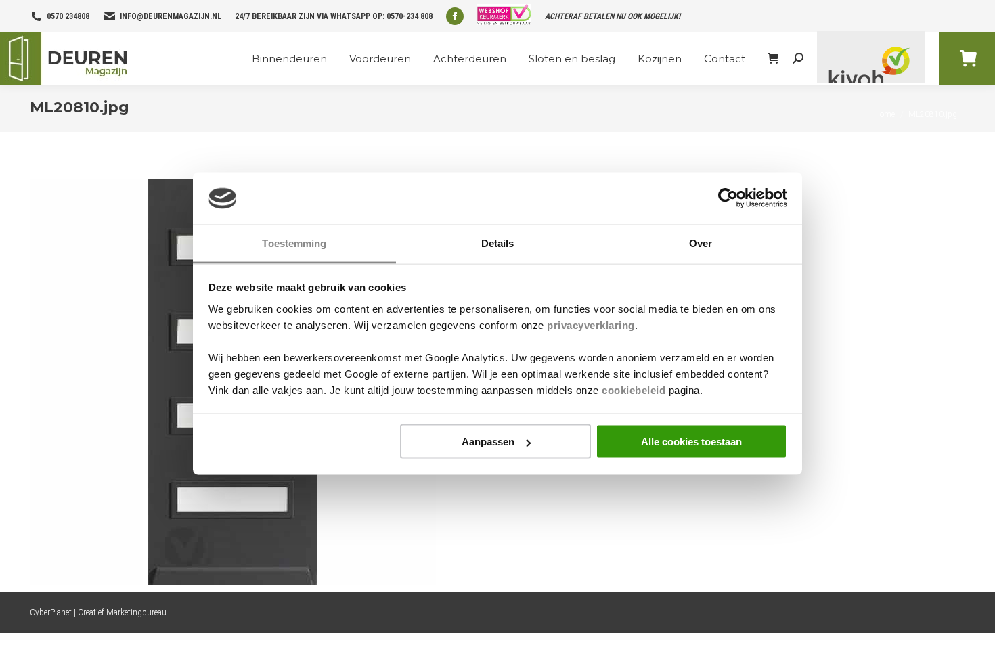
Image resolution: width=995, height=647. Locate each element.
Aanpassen (488, 441)
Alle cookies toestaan (691, 441)
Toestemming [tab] (294, 242)
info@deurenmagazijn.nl (170, 16)
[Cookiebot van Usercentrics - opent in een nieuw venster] (728, 198)
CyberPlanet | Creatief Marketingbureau (98, 612)
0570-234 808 (409, 16)
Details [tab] (497, 242)
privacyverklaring (591, 324)
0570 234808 (68, 16)
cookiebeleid (633, 389)
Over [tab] (700, 242)
